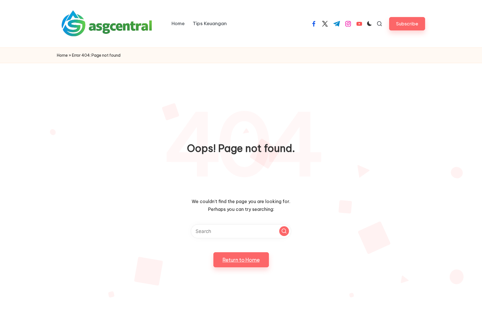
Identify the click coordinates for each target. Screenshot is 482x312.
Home (62, 55)
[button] (407, 23)
